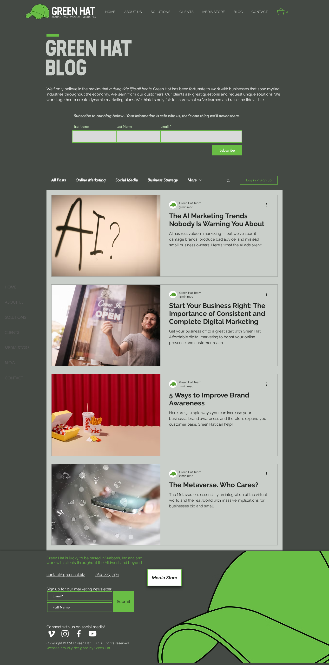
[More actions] (268, 205)
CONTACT (14, 378)
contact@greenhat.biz (65, 574)
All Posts (58, 180)
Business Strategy (163, 180)
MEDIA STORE (17, 347)
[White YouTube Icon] (92, 634)
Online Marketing (91, 180)
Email (165, 126)
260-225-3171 (107, 574)
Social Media (126, 180)
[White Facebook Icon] (79, 634)
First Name (80, 126)
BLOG (10, 362)
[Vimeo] (51, 634)
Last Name (124, 126)
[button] (283, 11)
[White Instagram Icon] (65, 634)
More (192, 180)
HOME (10, 287)
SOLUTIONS (15, 317)
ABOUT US (14, 302)
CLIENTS (12, 332)
